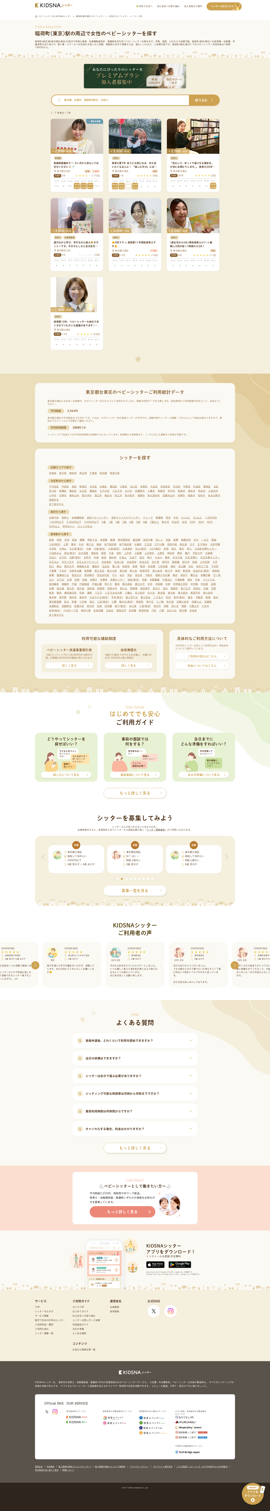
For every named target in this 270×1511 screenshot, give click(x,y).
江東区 (123, 486)
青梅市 (161, 491)
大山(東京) (141, 549)
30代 (201, 522)
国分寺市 (87, 495)
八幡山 (128, 593)
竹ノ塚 (217, 575)
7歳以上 (154, 522)
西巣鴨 (134, 588)
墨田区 (113, 486)
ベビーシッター (134, 41)
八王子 (98, 593)
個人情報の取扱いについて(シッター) (74, 1467)
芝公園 (182, 566)
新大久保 (112, 571)
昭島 (74, 540)
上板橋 (138, 553)
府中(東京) (179, 597)
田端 (84, 580)
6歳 (145, 522)
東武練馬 (54, 584)
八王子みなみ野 (113, 593)
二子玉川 (158, 597)
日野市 (63, 495)
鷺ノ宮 (116, 566)
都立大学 (140, 584)
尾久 (174, 549)
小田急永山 (55, 553)
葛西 (103, 553)
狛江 (51, 566)
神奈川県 (115, 473)
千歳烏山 (167, 580)
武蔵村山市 (169, 495)
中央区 (65, 486)
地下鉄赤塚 (110, 544)
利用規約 (51, 1467)
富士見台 (145, 597)
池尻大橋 (148, 540)
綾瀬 (112, 540)
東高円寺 (195, 593)
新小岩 (133, 571)
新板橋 (88, 571)
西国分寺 (112, 588)
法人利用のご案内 (193, 6)
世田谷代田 (103, 575)
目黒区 (144, 486)
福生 (190, 597)
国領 (194, 562)
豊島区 (207, 486)
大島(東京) (99, 549)
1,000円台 (211, 517)
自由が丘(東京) (201, 571)
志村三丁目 (202, 566)
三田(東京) (103, 602)
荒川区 (52, 491)
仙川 (122, 575)
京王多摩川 (191, 557)
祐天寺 (157, 606)
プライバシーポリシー (139, 1467)
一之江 (205, 540)
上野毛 (160, 553)
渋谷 (190, 566)
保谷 (215, 597)
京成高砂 (132, 562)
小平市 (52, 495)
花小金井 (140, 593)
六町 (154, 610)
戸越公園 (97, 584)
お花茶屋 (83, 553)
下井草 (214, 566)
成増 (213, 584)
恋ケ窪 (155, 562)
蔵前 (167, 557)
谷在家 (193, 610)
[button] (117, 879)
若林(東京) (55, 610)
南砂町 (139, 602)
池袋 (168, 540)
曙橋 (82, 540)
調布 (189, 580)
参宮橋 (151, 566)
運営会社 (39, 1467)
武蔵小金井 (183, 602)
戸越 (74, 584)
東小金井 (208, 593)
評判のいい (68, 526)
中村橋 (194, 584)
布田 (168, 597)
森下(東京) (120, 606)
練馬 (59, 593)
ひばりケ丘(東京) (99, 597)
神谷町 (171, 553)
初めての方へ (145, 6)
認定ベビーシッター (98, 517)
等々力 (108, 584)
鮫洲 (142, 566)
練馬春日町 (70, 593)
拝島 (81, 593)
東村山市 (74, 495)
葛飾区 (93, 491)
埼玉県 (83, 473)
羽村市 (201, 495)
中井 (150, 584)
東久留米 (183, 593)
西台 (165, 588)
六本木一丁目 (70, 610)
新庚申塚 (144, 610)
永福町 (138, 544)
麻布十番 (86, 610)
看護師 (159, 517)
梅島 (99, 544)
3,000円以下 (91, 522)
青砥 (59, 540)
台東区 (103, 486)
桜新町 (126, 566)
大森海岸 (127, 549)
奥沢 (181, 549)
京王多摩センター (210, 557)
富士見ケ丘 (132, 597)
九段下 (133, 557)
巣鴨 (51, 575)
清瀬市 (141, 495)
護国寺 (95, 566)
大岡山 (63, 549)
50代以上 (54, 526)
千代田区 (54, 486)
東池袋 (161, 593)
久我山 (123, 557)
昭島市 (181, 491)
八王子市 (117, 491)
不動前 (199, 597)
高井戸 (184, 575)
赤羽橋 (132, 610)
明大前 (90, 606)
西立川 (156, 588)
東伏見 (73, 597)
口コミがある (85, 526)
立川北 (60, 580)
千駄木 (148, 575)
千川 (114, 575)
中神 (167, 584)
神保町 (216, 571)
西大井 (70, 588)
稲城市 (191, 495)
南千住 (150, 602)
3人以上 (197, 517)
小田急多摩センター (206, 549)
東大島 (171, 593)
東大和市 (130, 495)
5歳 (138, 522)
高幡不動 (205, 575)
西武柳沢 (89, 575)
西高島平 (145, 588)
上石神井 (149, 553)
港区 (74, 486)
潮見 (173, 566)
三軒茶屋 (163, 566)
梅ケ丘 (90, 544)
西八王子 (186, 588)
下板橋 (52, 571)
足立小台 (172, 610)
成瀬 (51, 588)
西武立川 (77, 575)
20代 (192, 522)
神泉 (177, 571)
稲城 (213, 540)
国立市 (98, 495)
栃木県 (63, 473)
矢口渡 (132, 606)
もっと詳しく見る (135, 1148)
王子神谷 (202, 544)
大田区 (154, 486)
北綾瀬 (208, 553)
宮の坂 (170, 602)
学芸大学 (197, 553)
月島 (197, 580)
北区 (216, 486)
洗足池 (138, 575)
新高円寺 (145, 571)
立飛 (69, 580)
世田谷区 (165, 486)
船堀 (208, 597)
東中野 (63, 597)
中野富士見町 (180, 584)
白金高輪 (98, 610)
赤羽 (66, 540)
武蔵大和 (79, 606)
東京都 (103, 473)
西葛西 (101, 588)
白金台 (109, 610)
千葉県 (93, 473)
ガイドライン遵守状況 (162, 1467)
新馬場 (186, 571)
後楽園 (175, 562)
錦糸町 (113, 557)
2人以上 (185, 517)
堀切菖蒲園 (55, 602)
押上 (189, 549)
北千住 (63, 557)
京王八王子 (68, 562)
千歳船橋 (180, 580)
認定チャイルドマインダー (125, 517)
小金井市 (213, 491)
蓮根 (89, 593)
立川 (51, 580)
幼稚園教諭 (78, 517)
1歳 (111, 522)
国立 (142, 557)
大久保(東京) (76, 549)
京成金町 (106, 562)
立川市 (128, 491)
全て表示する (56, 504)
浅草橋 (103, 540)
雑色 (175, 575)
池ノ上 (159, 540)
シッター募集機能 (156, 830)
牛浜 (81, 544)
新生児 (165, 522)
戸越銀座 (84, 584)
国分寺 (186, 562)
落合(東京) (70, 553)
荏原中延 (172, 544)
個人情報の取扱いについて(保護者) (110, 1467)
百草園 (108, 606)
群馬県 (73, 473)
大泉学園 (215, 544)
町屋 (74, 602)
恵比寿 (183, 544)
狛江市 (118, 495)
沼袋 (205, 588)
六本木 (205, 606)
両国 (184, 606)
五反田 (106, 566)
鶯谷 (73, 544)
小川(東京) (155, 549)
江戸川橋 (159, 544)
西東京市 (54, 500)
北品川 (52, 557)
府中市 (171, 491)
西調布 (174, 588)
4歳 (131, 522)
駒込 (59, 566)
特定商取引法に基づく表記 (46, 1470)
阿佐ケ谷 (92, 540)
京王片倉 (177, 557)
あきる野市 (214, 495)
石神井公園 (75, 571)
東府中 (83, 597)
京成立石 (144, 562)
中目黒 (204, 584)
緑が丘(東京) (126, 602)
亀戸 (187, 553)
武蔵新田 (54, 606)
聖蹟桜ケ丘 (63, 575)
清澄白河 (121, 610)
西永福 (60, 588)
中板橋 (159, 584)
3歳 (124, 522)
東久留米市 (154, 495)
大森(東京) (114, 549)
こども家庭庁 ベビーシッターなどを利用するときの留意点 (202, 1467)
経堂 (103, 557)
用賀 (166, 606)
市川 (196, 540)
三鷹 (114, 602)
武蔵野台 (67, 606)
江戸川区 (105, 491)
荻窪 (166, 549)
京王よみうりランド (88, 562)
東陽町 (65, 584)
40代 (210, 522)
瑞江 (92, 602)
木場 (96, 557)
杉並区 (197, 486)
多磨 (144, 580)
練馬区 (73, 491)
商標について (68, 1470)
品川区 (134, 486)
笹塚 (134, 566)
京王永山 (54, 562)
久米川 (158, 557)
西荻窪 (91, 588)
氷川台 (151, 593)
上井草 (128, 553)
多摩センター (117, 580)
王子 (192, 544)
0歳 (104, 522)
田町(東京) (133, 580)
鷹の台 (194, 575)
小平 (215, 562)
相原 (51, 540)
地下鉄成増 (125, 544)
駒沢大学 (69, 566)
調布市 (191, 491)
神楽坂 (94, 553)
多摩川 (93, 580)
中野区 (186, 486)
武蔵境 (208, 602)
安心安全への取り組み (168, 6)
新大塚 (123, 571)
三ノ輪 (160, 602)
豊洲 (117, 584)
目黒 (99, 606)
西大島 (80, 588)
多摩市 (181, 495)
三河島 (83, 602)
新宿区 (83, 486)
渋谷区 (176, 486)
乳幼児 (175, 522)
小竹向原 (205, 562)
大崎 (88, 549)
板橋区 (63, 491)
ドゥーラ (148, 517)
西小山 (123, 588)
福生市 (108, 495)
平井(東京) (117, 597)
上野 (65, 544)
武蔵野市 (140, 491)
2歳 (117, 522)
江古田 (148, 544)
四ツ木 (175, 606)
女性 (175, 517)
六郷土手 (194, 606)
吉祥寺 (87, 557)
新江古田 (99, 571)
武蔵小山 (196, 602)
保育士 (65, 517)
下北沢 (63, 571)
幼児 (184, 522)
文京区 (93, 486)
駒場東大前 (83, 566)
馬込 (66, 602)
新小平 (168, 571)
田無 (77, 580)
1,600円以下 (56, 522)
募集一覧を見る (135, 890)
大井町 (52, 549)
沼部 (213, 588)
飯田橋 (136, 540)
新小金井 (157, 571)
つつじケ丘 (209, 580)
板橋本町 (186, 540)
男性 (168, 517)
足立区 (83, 491)
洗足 (129, 575)
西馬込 (197, 588)
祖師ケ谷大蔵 (162, 575)
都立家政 (127, 584)
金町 (119, 553)
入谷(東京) (55, 544)
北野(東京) (75, 557)
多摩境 (103, 580)
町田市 (201, 491)
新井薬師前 (124, 540)
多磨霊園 (155, 580)
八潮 (161, 610)
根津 (51, 593)
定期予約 (54, 517)
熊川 (149, 557)
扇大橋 (183, 610)
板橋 (175, 540)
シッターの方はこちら (222, 6)
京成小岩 (119, 562)
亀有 (179, 553)
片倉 (111, 553)
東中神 (52, 597)
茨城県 (52, 473)
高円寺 (165, 562)
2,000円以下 (74, 522)
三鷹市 (151, 491)
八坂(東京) (145, 606)
